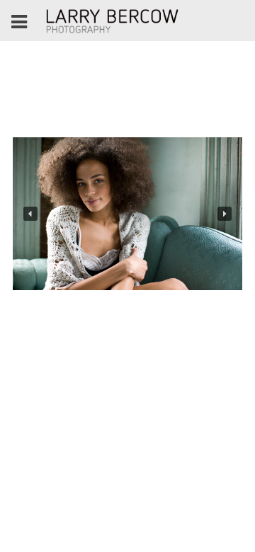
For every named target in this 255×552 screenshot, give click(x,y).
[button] (30, 214)
